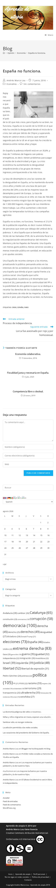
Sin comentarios (32, 84)
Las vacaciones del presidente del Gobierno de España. (26, 732)
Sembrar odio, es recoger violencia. (17, 722)
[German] (9, 498)
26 (20, 548)
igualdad (42, 654)
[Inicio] (4, 53)
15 (41, 535)
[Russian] (20, 498)
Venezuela (45, 693)
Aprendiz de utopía (15, 825)
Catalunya (41, 612)
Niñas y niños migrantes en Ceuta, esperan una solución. (27, 717)
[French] (6, 498)
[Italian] (12, 498)
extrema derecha (32, 648)
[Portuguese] (15, 498)
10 (5, 535)
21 (34, 541)
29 (41, 548)
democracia (20, 625)
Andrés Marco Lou (16, 80)
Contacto (28, 880)
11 (12, 535)
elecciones (15, 641)
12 (20, 535)
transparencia (11, 692)
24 (5, 548)
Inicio (10, 874)
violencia (7, 697)
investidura (42, 658)
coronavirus (23, 619)
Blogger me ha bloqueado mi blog (36, 748)
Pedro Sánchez (12, 675)
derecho (14, 632)
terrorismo (33, 688)
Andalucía (10, 613)
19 (20, 541)
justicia (42, 663)
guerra (28, 654)
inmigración (27, 658)
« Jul (4, 564)
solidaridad (18, 688)
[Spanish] (24, 498)
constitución (10, 619)
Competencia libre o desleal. (28, 391)
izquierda (25, 663)
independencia (11, 658)
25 (12, 548)
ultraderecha (30, 692)
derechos (30, 632)
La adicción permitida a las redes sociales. (20, 727)
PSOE (23, 683)
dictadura (13, 636)
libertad (12, 668)
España (20, 307)
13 (27, 535)
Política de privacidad (40, 877)
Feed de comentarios (12, 804)
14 (34, 535)
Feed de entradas (10, 801)
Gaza (7, 654)
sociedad (7, 688)
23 (48, 541)
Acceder (6, 798)
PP (16, 683)
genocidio (16, 654)
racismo (35, 683)
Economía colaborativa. (28, 354)
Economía (12, 84)
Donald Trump (28, 636)
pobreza (27, 675)
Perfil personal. (39, 874)
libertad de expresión (35, 668)
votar (16, 697)
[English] (4, 498)
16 (48, 535)
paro (26, 307)
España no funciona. (37, 53)
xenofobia (27, 696)
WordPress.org (9, 808)
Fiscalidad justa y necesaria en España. (28, 372)
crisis (14, 307)
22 (41, 541)
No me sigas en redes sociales (17, 877)
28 (34, 548)
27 (27, 548)
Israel (9, 663)
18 (12, 541)
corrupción (41, 618)
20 (27, 541)
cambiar (23, 613)
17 (5, 541)
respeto (46, 684)
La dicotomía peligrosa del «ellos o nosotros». (22, 711)
